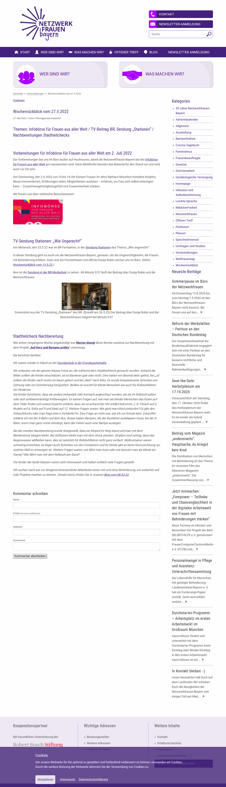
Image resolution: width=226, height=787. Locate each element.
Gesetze (181, 164)
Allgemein (182, 126)
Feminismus (184, 151)
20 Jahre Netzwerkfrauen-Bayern (193, 111)
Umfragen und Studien (190, 246)
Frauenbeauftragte (188, 158)
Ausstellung (183, 132)
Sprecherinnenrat (187, 239)
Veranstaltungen (187, 252)
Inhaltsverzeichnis (169, 743)
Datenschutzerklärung (93, 779)
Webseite (17, 526)
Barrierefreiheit (185, 138)
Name (16, 499)
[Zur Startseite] (46, 23)
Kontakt (162, 737)
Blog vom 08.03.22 (116, 474)
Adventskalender (187, 119)
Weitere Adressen (98, 743)
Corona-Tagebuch (187, 145)
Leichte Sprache (186, 201)
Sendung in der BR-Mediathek (47, 272)
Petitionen (182, 227)
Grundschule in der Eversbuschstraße (81, 363)
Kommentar (19, 540)
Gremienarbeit (185, 170)
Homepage (183, 183)
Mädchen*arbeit (186, 207)
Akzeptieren (45, 779)
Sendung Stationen (98, 247)
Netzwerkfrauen (186, 214)
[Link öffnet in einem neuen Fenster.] (38, 744)
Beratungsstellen (98, 737)
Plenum (181, 233)
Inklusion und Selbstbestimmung (188, 192)
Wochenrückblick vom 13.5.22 (32, 264)
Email (26, 513)
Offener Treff (184, 220)
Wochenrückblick (187, 265)
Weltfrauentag (185, 259)
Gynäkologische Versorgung (194, 177)
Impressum (67, 779)
